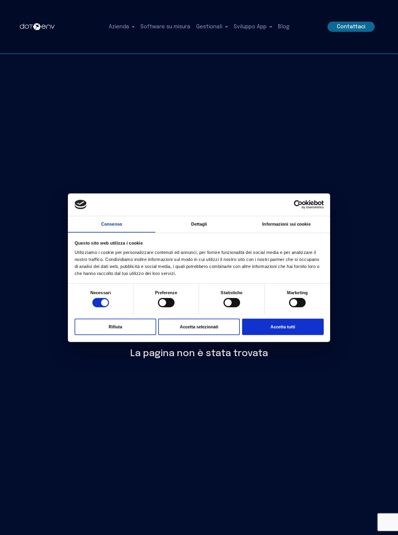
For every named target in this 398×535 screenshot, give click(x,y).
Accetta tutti (282, 326)
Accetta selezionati (199, 326)
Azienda (119, 26)
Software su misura (165, 26)
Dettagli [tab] (199, 223)
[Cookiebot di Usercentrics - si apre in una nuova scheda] (298, 204)
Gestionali (209, 26)
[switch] (166, 302)
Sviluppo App (250, 26)
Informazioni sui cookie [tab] (286, 223)
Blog (283, 26)
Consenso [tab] (111, 223)
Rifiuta (115, 326)
